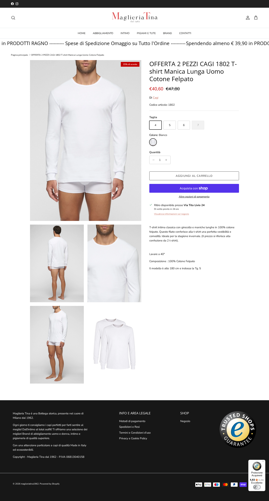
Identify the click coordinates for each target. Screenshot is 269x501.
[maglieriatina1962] (134, 17)
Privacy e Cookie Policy (133, 438)
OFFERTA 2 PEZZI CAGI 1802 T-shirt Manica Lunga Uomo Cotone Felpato (67, 54)
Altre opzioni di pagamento (194, 196)
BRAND (167, 33)
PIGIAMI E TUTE (146, 33)
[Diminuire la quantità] (153, 160)
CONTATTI (185, 33)
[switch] (257, 487)
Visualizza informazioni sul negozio (171, 213)
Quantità (154, 152)
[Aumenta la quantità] (167, 160)
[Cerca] (13, 18)
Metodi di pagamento (132, 421)
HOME (81, 33)
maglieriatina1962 (30, 483)
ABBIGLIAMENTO (103, 33)
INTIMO (125, 33)
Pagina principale (19, 54)
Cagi (155, 97)
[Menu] (263, 462)
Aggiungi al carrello (194, 176)
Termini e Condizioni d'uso (135, 433)
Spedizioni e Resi (129, 427)
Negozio (185, 421)
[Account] (247, 18)
